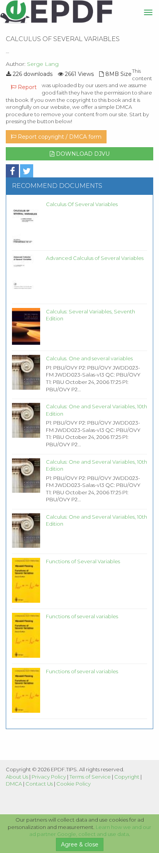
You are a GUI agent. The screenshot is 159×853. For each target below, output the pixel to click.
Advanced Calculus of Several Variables (95, 258)
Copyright (126, 777)
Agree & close (79, 844)
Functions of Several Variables (83, 561)
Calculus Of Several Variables (82, 204)
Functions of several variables (82, 616)
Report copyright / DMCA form (58, 136)
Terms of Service (90, 777)
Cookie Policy (73, 784)
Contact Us (39, 784)
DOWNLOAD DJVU (82, 153)
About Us (17, 777)
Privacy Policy (49, 777)
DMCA (14, 784)
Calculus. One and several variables (89, 358)
